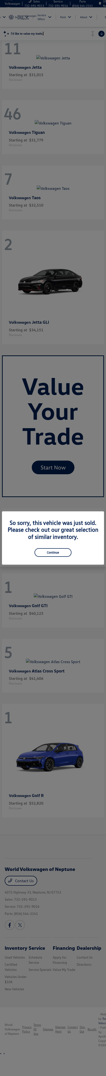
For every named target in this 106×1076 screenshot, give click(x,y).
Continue (53, 552)
